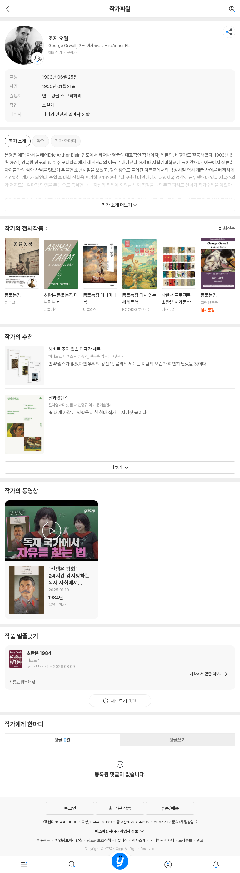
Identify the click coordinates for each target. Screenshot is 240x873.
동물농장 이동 (22, 279)
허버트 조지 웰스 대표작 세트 (74, 349)
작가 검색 (232, 9)
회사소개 (139, 840)
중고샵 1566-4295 (132, 821)
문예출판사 (116, 356)
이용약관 (44, 840)
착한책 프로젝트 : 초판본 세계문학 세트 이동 (179, 282)
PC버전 (121, 840)
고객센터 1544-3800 (59, 821)
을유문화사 (57, 604)
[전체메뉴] (24, 864)
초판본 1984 (39, 653)
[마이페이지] (168, 864)
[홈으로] (120, 864)
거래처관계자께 (162, 840)
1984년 (55, 598)
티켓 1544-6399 (97, 821)
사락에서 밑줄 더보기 (206, 673)
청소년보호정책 (99, 840)
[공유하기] (229, 32)
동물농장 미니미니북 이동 (100, 280)
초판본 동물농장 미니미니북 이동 (61, 280)
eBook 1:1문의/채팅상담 (174, 821)
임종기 (83, 356)
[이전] (7, 9)
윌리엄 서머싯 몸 (60, 404)
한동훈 (95, 356)
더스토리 (33, 660)
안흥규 (83, 404)
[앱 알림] (215, 864)
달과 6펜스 (58, 398)
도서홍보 (185, 840)
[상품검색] (72, 864)
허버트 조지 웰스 (60, 356)
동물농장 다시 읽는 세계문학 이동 (139, 279)
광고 (200, 840)
